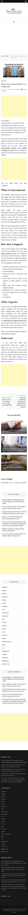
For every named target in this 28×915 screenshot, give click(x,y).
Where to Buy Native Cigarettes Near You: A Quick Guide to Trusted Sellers (14, 431)
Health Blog (12, 909)
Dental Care (5, 613)
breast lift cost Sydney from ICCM (15, 320)
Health (4, 81)
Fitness (4, 629)
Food (3, 632)
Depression (5, 616)
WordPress (13, 912)
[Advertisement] (14, 38)
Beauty (4, 600)
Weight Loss (5, 661)
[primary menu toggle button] (14, 22)
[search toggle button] (25, 1)
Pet (3, 648)
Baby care (5, 597)
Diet (3, 619)
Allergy (4, 590)
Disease (4, 622)
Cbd (3, 609)
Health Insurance (6, 641)
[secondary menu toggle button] (1, 1)
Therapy (4, 654)
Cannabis (4, 606)
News (3, 645)
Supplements (5, 651)
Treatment (5, 657)
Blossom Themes (14, 910)
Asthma (4, 593)
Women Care (5, 664)
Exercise (4, 625)
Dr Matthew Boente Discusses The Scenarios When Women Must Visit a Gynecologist (14, 449)
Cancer (4, 603)
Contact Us (4, 900)
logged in (11, 483)
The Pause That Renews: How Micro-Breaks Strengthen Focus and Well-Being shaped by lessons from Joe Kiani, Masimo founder (14, 523)
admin (4, 89)
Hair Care (4, 635)
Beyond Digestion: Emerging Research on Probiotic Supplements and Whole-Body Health (13, 501)
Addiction (4, 587)
